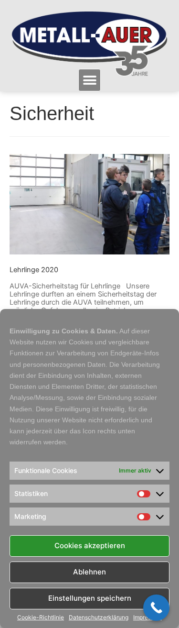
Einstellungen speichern (89, 598)
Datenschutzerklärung (98, 617)
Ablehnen (89, 571)
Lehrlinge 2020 (34, 269)
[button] (89, 80)
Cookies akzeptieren (89, 545)
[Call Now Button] (156, 608)
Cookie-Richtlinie (40, 617)
